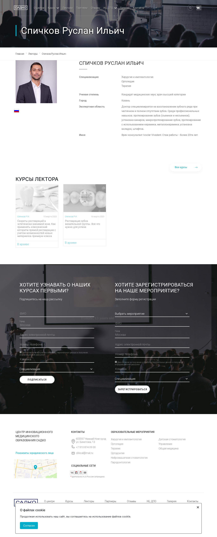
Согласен (29, 525)
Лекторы (67, 7)
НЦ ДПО (108, 7)
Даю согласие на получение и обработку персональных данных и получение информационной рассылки (54, 352)
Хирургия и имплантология (126, 439)
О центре (39, 7)
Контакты (138, 7)
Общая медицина (168, 448)
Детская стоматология (172, 439)
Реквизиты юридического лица (35, 453)
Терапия (115, 448)
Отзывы (95, 7)
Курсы (51, 7)
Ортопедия (117, 443)
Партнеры (82, 7)
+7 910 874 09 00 (86, 447)
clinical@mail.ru (84, 453)
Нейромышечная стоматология (129, 457)
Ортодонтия (117, 453)
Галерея (124, 7)
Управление (165, 443)
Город (22, 321)
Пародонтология (120, 462)
